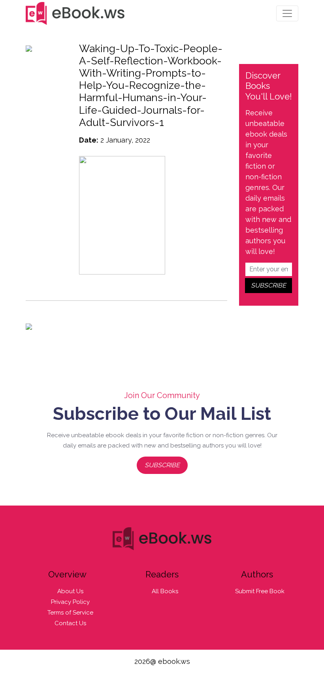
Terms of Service (70, 612)
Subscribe (162, 465)
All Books (165, 591)
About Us (70, 591)
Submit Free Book (259, 591)
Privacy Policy (70, 601)
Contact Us (70, 623)
